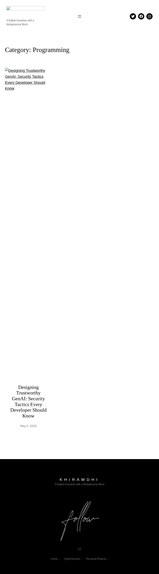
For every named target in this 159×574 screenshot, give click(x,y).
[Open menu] (79, 16)
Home (54, 558)
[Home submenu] (59, 559)
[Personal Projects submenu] (107, 559)
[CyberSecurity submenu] (81, 559)
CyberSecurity (72, 558)
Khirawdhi (79, 480)
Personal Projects (96, 558)
